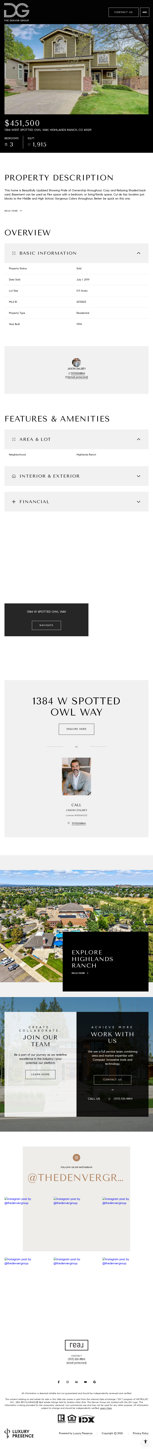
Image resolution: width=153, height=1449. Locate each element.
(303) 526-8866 (123, 1098)
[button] (112, 1079)
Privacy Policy (141, 1433)
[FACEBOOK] (58, 1382)
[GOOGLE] (94, 1382)
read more (78, 973)
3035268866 (78, 373)
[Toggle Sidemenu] (144, 12)
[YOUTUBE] (85, 1382)
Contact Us (123, 12)
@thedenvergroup (83, 1177)
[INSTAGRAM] (67, 1382)
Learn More (40, 1074)
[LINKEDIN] (76, 1382)
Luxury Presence (83, 1433)
